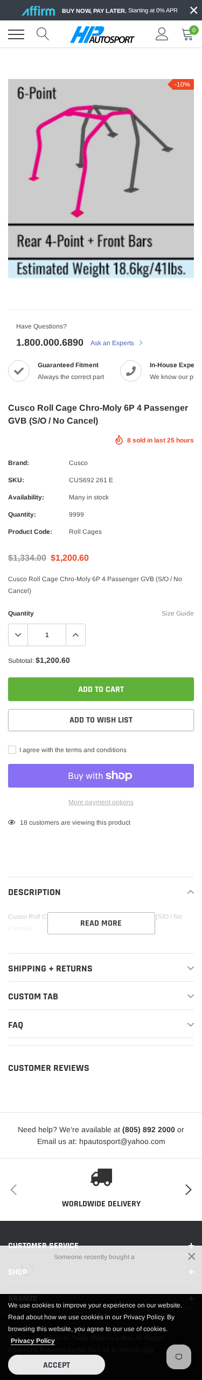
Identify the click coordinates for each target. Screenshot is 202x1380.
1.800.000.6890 (49, 342)
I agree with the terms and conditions (72, 750)
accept (56, 1365)
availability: (26, 497)
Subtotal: (21, 660)
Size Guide (178, 613)
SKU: (16, 480)
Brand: (18, 463)
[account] (162, 34)
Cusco (78, 463)
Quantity (21, 613)
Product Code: (30, 531)
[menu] (16, 34)
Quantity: (22, 514)
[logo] (102, 34)
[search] (43, 34)
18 (23, 822)
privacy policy (33, 1341)
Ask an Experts (113, 343)
